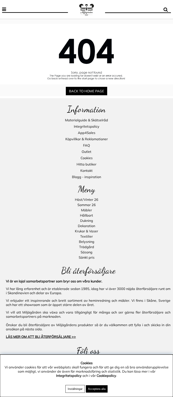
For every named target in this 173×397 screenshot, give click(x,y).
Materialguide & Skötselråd (86, 120)
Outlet (86, 152)
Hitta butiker (86, 164)
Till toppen (8, 20)
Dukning (86, 220)
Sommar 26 (86, 205)
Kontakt (86, 170)
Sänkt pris (87, 257)
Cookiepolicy (106, 375)
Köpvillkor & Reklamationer (86, 139)
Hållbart (86, 215)
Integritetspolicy (86, 126)
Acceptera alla (96, 388)
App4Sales (86, 133)
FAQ (86, 145)
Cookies (87, 158)
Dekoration (86, 226)
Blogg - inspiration (86, 177)
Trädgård (86, 247)
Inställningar (75, 388)
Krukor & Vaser (86, 231)
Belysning (86, 242)
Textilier (86, 236)
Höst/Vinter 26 (86, 199)
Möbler (86, 210)
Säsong (86, 252)
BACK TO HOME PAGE (86, 91)
